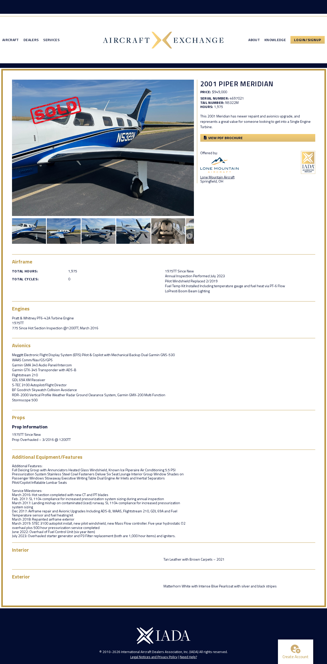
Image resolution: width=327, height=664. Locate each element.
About (254, 40)
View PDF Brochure (225, 137)
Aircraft (10, 40)
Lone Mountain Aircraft (217, 177)
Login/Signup (307, 39)
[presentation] (189, 236)
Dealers (31, 40)
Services (51, 40)
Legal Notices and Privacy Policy (154, 656)
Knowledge (275, 40)
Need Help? (188, 656)
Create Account (296, 656)
